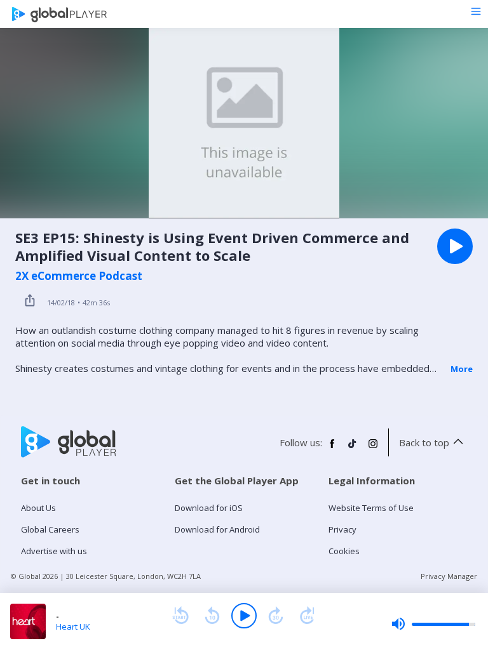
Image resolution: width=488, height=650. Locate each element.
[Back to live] (307, 615)
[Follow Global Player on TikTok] (353, 449)
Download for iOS (209, 508)
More (462, 369)
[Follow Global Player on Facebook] (332, 449)
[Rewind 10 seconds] (212, 615)
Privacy (342, 529)
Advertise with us (54, 551)
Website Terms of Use (371, 508)
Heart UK (73, 626)
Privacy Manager (449, 576)
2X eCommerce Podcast (78, 276)
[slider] (433, 624)
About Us (38, 508)
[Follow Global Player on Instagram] (373, 449)
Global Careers (50, 529)
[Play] (244, 615)
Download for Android (217, 529)
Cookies (344, 551)
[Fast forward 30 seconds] (275, 615)
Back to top (424, 442)
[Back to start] (180, 615)
